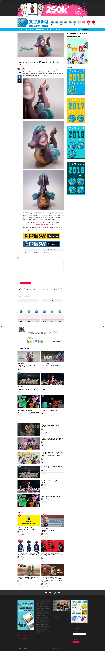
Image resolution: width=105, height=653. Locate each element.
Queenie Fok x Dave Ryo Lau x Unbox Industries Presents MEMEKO (51, 425)
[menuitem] (1, 1)
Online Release (44, 619)
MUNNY (38, 619)
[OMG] (46, 540)
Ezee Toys (26, 252)
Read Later (33, 249)
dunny (38, 608)
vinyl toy (38, 631)
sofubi (43, 624)
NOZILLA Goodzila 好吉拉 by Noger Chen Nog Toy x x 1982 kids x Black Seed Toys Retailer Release (51, 579)
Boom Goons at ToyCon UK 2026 (52, 410)
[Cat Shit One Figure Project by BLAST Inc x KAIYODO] (29, 570)
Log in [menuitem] (4, 0)
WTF (70, 24)
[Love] (19, 373)
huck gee (46, 611)
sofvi (47, 624)
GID (42, 610)
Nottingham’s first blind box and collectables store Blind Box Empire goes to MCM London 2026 (52, 454)
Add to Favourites (53, 249)
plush (38, 620)
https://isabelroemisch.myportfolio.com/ (43, 224)
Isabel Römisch (35, 252)
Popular (84, 24)
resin (41, 252)
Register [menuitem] (7, 0)
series (47, 622)
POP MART (43, 620)
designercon (43, 604)
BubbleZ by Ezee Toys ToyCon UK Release (27, 366)
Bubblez (20, 252)
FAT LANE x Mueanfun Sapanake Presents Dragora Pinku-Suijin (52, 438)
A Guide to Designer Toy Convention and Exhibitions (27, 528)
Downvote (52, 300)
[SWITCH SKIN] (76, 29)
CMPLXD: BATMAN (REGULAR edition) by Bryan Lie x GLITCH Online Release (51, 554)
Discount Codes (20, 16)
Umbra (32, 73)
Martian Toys (39, 617)
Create (85, 29)
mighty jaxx (45, 617)
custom (42, 602)
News (26, 29)
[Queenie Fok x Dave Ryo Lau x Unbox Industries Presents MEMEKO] (29, 429)
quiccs (48, 620)
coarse (38, 602)
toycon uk (47, 626)
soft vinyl (38, 624)
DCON (38, 604)
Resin (22, 363)
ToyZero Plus (44, 628)
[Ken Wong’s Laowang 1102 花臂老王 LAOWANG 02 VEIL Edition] (29, 546)
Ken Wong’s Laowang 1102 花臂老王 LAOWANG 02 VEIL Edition (28, 553)
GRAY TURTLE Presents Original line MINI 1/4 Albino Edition (28, 388)
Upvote (28, 300)
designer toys (45, 606)
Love (52, 24)
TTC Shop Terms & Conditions (23, 635)
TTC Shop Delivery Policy (22, 637)
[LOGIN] (80, 29)
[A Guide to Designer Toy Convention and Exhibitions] (29, 520)
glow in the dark (39, 611)
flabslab (38, 610)
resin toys (42, 622)
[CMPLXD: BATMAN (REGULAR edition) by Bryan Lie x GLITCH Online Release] (52, 546)
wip (42, 631)
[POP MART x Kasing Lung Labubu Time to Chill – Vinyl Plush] (52, 521)
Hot (89, 24)
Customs (31, 29)
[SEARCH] (78, 29)
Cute (66, 24)
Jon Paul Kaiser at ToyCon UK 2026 (51, 388)
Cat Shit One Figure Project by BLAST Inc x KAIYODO (28, 578)
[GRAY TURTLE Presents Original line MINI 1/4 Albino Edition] (29, 379)
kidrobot (44, 615)
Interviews (38, 29)
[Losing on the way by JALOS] (52, 356)
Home (22, 29)
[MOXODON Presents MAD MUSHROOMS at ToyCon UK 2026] (29, 401)
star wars (38, 626)
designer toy (39, 606)
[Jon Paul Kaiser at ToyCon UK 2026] (52, 379)
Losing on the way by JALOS (50, 365)
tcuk (43, 626)
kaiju (48, 613)
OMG (61, 24)
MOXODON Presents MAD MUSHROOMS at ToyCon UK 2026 (29, 411)
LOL (57, 24)
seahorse (47, 252)
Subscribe (76, 642)
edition (42, 608)
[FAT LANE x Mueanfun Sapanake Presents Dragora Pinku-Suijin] (29, 443)
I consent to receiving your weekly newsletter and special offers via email (79, 638)
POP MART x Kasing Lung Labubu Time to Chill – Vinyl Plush (50, 530)
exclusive (47, 608)
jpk (44, 613)
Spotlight (45, 29)
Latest (79, 24)
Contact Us (26, 16)
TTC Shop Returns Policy (22, 638)
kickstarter (38, 615)
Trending (94, 24)
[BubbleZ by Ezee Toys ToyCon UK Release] (29, 356)
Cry (74, 24)
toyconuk (38, 628)
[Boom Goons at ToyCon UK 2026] (52, 401)
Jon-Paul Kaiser (39, 613)
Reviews (51, 29)
